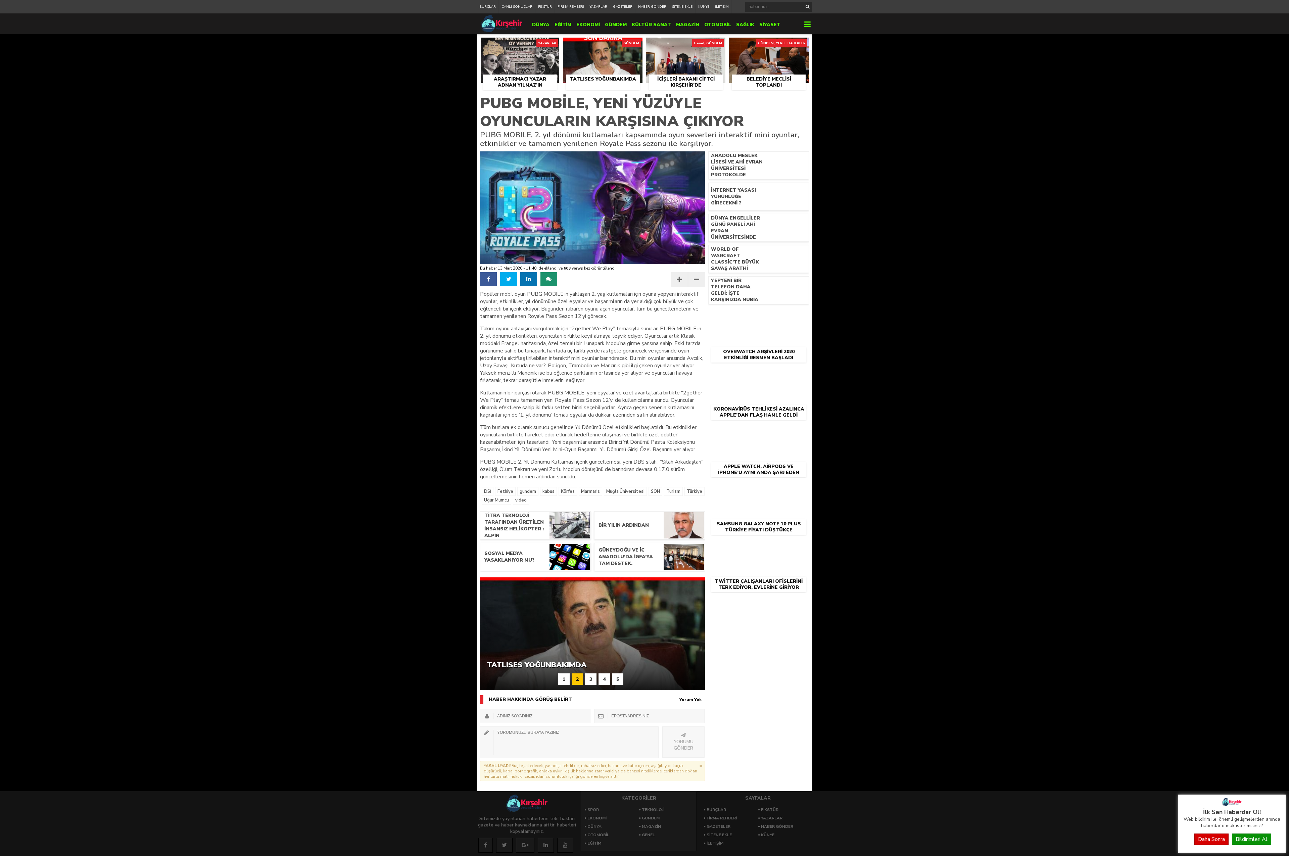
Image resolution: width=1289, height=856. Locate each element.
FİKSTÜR (545, 6)
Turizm (673, 491)
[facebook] (488, 279)
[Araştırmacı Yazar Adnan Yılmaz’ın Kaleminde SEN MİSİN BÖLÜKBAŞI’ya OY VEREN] (520, 45)
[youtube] (565, 845)
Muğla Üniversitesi (625, 491)
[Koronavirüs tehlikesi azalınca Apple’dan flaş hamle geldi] (758, 374)
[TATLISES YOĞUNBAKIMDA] (602, 45)
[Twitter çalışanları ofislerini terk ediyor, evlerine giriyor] (758, 546)
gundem (528, 491)
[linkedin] (528, 279)
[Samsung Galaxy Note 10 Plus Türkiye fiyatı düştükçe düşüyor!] (758, 488)
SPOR (593, 809)
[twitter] (508, 279)
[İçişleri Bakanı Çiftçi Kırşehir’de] (685, 45)
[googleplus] (525, 845)
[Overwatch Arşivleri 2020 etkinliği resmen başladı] (758, 316)
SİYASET (769, 24)
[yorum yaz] (548, 279)
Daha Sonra (1211, 839)
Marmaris (590, 491)
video (521, 500)
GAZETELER (622, 6)
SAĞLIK (745, 24)
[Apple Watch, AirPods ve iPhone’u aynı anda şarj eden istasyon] (758, 431)
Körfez (568, 491)
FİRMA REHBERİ (571, 6)
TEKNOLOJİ (653, 809)
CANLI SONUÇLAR (517, 6)
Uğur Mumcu (496, 500)
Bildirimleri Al (1252, 839)
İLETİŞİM (722, 6)
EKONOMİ (588, 24)
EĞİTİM (563, 24)
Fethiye (505, 491)
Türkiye (694, 491)
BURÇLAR (487, 6)
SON (655, 491)
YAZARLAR (598, 6)
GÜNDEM (616, 24)
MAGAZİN (687, 24)
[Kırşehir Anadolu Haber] (1232, 804)
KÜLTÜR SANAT (651, 24)
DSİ (487, 491)
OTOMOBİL (717, 24)
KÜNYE (703, 6)
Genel (648, 835)
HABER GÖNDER (652, 6)
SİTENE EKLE (682, 6)
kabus (548, 491)
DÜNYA (541, 24)
